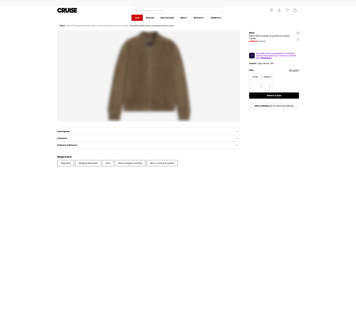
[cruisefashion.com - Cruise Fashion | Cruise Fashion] (67, 10)
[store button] (271, 10)
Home (69, 25)
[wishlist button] (287, 10)
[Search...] (136, 10)
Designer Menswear (82, 25)
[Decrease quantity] (251, 86)
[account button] (279, 10)
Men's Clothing (98, 25)
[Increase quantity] (269, 86)
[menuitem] (137, 18)
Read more (266, 58)
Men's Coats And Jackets (117, 25)
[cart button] (295, 10)
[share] (298, 40)
